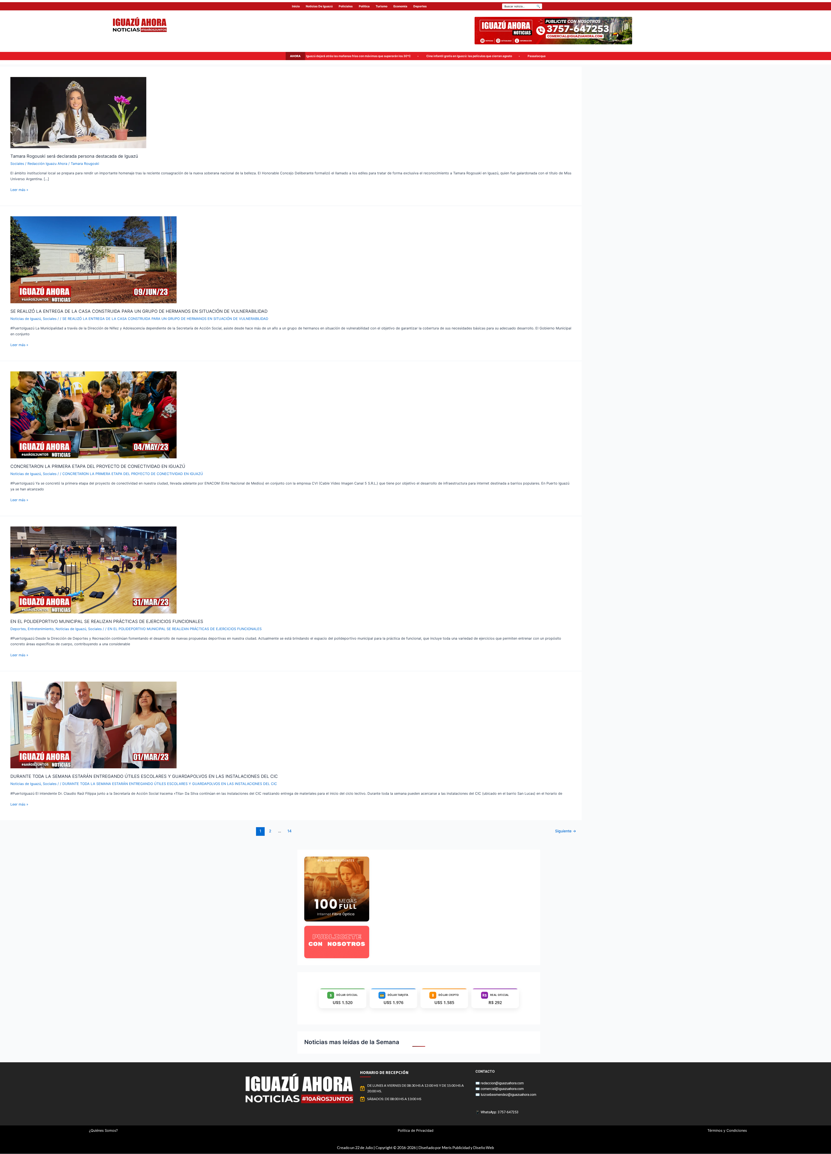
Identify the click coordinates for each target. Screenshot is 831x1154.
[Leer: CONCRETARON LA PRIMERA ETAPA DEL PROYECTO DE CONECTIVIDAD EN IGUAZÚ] (93, 414)
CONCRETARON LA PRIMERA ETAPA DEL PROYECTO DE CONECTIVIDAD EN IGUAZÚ (97, 466)
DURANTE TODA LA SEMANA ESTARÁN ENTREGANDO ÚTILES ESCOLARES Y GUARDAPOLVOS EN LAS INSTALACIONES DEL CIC (144, 776)
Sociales (17, 163)
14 (289, 831)
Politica (364, 6)
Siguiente (565, 831)
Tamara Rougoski (85, 163)
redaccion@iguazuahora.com (502, 1083)
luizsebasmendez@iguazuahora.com (508, 1095)
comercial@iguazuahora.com (502, 1089)
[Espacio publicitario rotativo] (553, 30)
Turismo (381, 6)
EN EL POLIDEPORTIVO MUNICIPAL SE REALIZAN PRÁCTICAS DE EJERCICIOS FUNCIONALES (106, 621)
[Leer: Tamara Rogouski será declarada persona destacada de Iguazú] (78, 112)
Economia (400, 6)
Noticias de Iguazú (319, 6)
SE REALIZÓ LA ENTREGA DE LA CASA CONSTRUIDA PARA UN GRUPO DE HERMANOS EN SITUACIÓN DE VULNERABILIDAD (138, 311)
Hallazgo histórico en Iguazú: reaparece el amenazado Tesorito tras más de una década (499, 56)
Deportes (420, 6)
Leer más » (19, 189)
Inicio (296, 6)
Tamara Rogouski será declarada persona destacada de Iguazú (74, 156)
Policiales (346, 6)
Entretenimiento (41, 629)
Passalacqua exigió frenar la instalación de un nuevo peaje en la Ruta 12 (372, 56)
